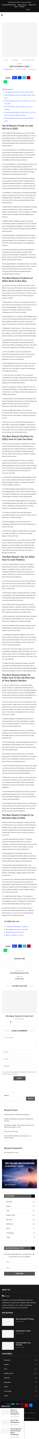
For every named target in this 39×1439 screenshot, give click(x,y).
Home (6, 60)
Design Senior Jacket (23, 1331)
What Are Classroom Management (15, 1412)
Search (6, 1095)
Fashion (20, 1206)
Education (15, 60)
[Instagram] (15, 9)
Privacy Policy (22, 5)
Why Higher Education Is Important (17, 929)
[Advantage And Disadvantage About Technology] (5, 1430)
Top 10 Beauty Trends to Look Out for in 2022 (18, 92)
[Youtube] (20, 9)
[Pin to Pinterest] (28, 77)
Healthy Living (20, 1215)
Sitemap (21, 6)
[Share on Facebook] (20, 77)
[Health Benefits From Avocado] (8, 1346)
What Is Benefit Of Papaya (25, 1319)
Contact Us (32, 5)
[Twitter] (12, 9)
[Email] (22, 9)
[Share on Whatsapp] (5, 81)
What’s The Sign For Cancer (14, 935)
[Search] (37, 15)
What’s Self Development (15, 1421)
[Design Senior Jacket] (8, 1334)
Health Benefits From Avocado (23, 1344)
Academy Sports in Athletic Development (17, 1114)
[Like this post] (15, 77)
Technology (20, 1233)
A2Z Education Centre (9, 5)
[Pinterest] (17, 9)
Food (20, 1210)
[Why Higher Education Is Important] (19, 1001)
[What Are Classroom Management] (5, 1412)
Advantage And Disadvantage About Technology (15, 1431)
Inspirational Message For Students (17, 926)
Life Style (20, 1219)
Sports (20, 1228)
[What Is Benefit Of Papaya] (8, 1322)
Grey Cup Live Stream (11, 1131)
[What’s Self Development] (5, 1422)
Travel (20, 1237)
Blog (16, 6)
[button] (3, 1006)
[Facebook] (9, 9)
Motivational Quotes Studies (15, 932)
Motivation (20, 1224)
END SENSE (33, 1418)
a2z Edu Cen (9, 69)
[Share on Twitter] (24, 77)
